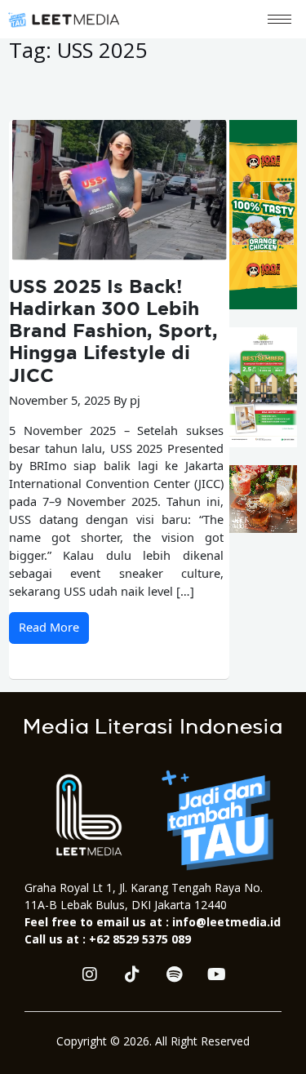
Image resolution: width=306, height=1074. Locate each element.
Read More (49, 627)
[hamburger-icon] (279, 19)
